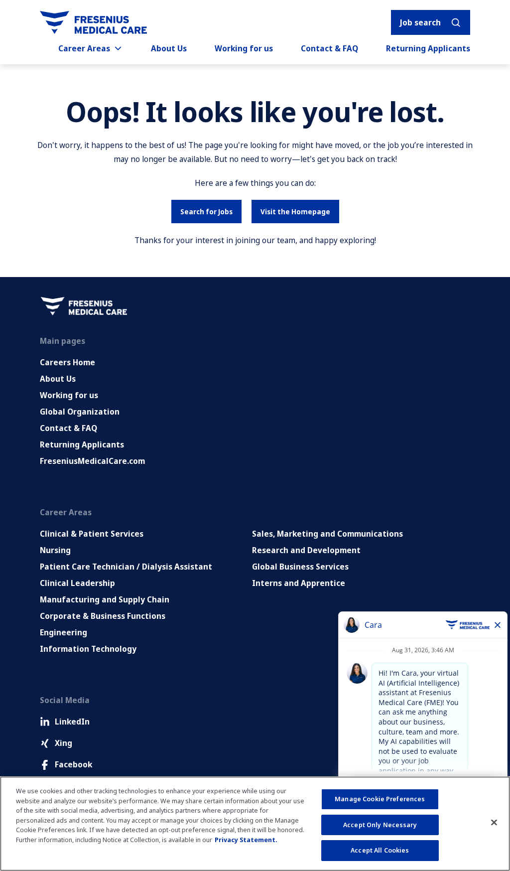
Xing (63, 742)
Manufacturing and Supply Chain (104, 599)
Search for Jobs (206, 211)
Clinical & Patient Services (91, 533)
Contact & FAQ (329, 48)
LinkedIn (72, 721)
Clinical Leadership (77, 583)
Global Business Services (300, 566)
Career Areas (84, 48)
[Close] (494, 823)
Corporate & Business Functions (102, 615)
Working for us (244, 48)
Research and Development (306, 550)
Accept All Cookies (380, 850)
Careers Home (67, 362)
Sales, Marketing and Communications (327, 533)
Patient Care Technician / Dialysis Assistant (126, 566)
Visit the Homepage (295, 211)
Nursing (55, 550)
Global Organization (80, 411)
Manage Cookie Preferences (380, 798)
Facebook (73, 764)
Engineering (63, 632)
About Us (169, 48)
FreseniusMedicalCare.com (92, 460)
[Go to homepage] (93, 22)
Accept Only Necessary (380, 824)
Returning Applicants (428, 48)
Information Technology (88, 648)
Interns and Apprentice (298, 583)
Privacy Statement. (246, 839)
